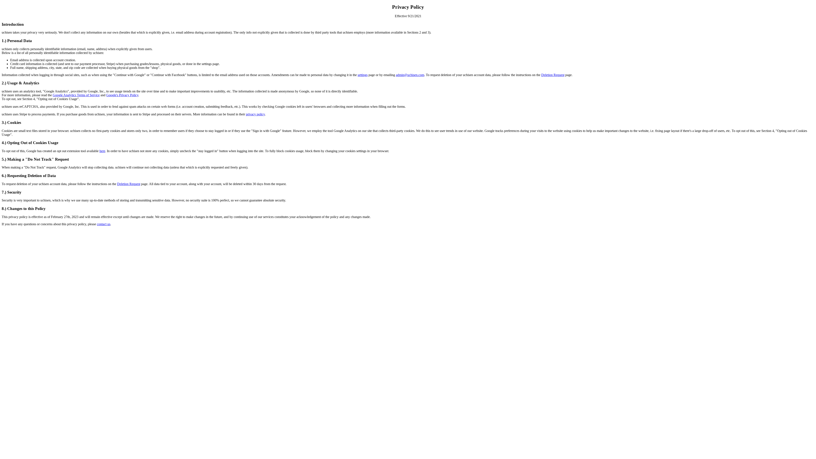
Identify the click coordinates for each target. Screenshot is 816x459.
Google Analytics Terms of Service (76, 95)
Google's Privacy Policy (122, 95)
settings (363, 75)
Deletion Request (552, 75)
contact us (103, 224)
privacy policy (255, 114)
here (102, 151)
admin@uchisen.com (410, 75)
